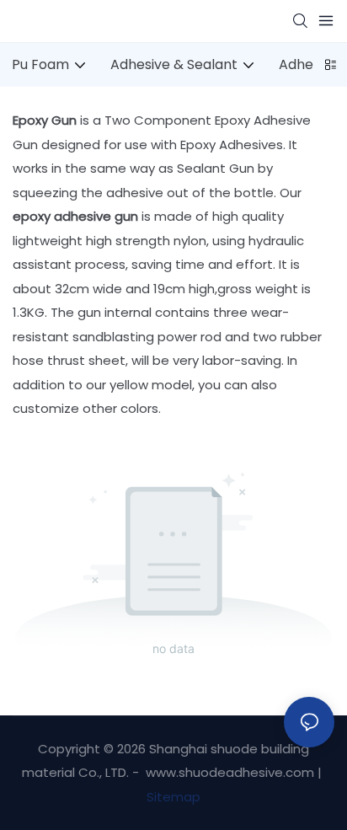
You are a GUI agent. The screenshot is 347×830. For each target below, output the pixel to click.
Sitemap (173, 797)
